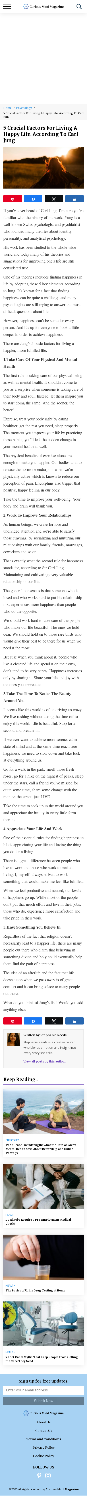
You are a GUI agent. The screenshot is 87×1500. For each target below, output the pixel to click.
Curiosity (12, 1140)
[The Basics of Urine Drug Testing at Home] (43, 1257)
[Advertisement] (43, 59)
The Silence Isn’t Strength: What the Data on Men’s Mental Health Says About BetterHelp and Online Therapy (41, 1149)
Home (7, 107)
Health (10, 1215)
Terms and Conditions (43, 1439)
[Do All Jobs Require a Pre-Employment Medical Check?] (43, 1186)
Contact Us (43, 1431)
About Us (43, 1422)
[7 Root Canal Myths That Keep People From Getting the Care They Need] (43, 1324)
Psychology (24, 107)
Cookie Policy (43, 1456)
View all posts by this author (44, 1061)
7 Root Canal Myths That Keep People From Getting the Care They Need (42, 1359)
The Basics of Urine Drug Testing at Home (35, 1290)
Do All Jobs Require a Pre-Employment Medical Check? (38, 1221)
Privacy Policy (44, 1448)
